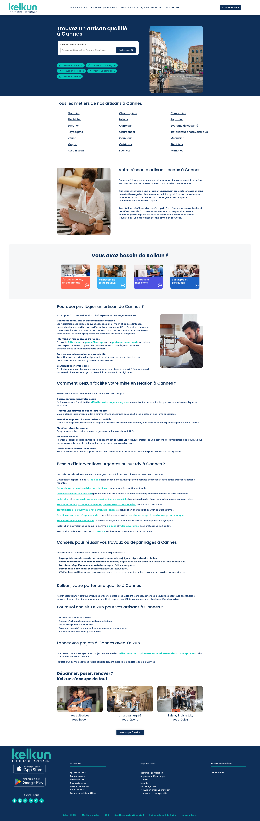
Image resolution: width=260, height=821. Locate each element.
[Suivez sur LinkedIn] (25, 800)
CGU (106, 815)
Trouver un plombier (72, 65)
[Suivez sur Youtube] (31, 800)
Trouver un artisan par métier (155, 790)
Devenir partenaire (79, 786)
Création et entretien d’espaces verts (77, 515)
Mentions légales (91, 815)
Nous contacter (189, 815)
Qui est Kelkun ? (149, 8)
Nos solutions (128, 8)
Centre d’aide (217, 772)
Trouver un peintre (71, 76)
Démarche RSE (77, 779)
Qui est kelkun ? (78, 772)
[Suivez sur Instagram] (20, 800)
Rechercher (124, 50)
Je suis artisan (172, 8)
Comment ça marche (103, 8)
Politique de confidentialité (162, 815)
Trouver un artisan (78, 8)
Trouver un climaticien (104, 71)
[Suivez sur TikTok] (41, 800)
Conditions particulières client (129, 815)
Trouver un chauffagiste (103, 65)
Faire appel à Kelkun (130, 732)
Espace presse (77, 776)
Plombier (73, 113)
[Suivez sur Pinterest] (36, 800)
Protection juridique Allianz (83, 793)
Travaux (144, 779)
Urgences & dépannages (152, 776)
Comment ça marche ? (151, 773)
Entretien (144, 783)
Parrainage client (148, 786)
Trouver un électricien (73, 71)
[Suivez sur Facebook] (14, 800)
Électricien (74, 119)
